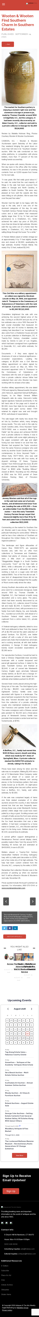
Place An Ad (6, 1275)
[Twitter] (8, 1223)
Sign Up (10, 1191)
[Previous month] (8, 1009)
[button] (6, 901)
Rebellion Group (22, 1308)
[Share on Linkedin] (15, 928)
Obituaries (5, 1290)
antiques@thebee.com (27, 1254)
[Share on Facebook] (9, 928)
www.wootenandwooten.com (13, 888)
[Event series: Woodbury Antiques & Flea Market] (19, 1126)
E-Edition (4, 1266)
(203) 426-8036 (10, 1244)
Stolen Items (6, 1294)
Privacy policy (7, 1310)
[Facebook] (3, 1223)
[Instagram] (12, 1223)
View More (19, 1155)
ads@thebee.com (28, 1249)
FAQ (3, 1280)
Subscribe (5, 1270)
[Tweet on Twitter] (4, 928)
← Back (8, 44)
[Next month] (31, 1009)
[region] (19, 907)
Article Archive (7, 1285)
